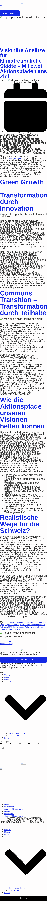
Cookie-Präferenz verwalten (15, 809)
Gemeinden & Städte (17, 733)
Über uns (7, 675)
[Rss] (29, 744)
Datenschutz (9, 807)
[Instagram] (10, 744)
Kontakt (7, 738)
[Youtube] (20, 744)
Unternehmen (14, 736)
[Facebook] (1, 744)
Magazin (7, 677)
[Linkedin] (38, 744)
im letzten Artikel (15, 158)
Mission (7, 679)
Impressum (8, 804)
